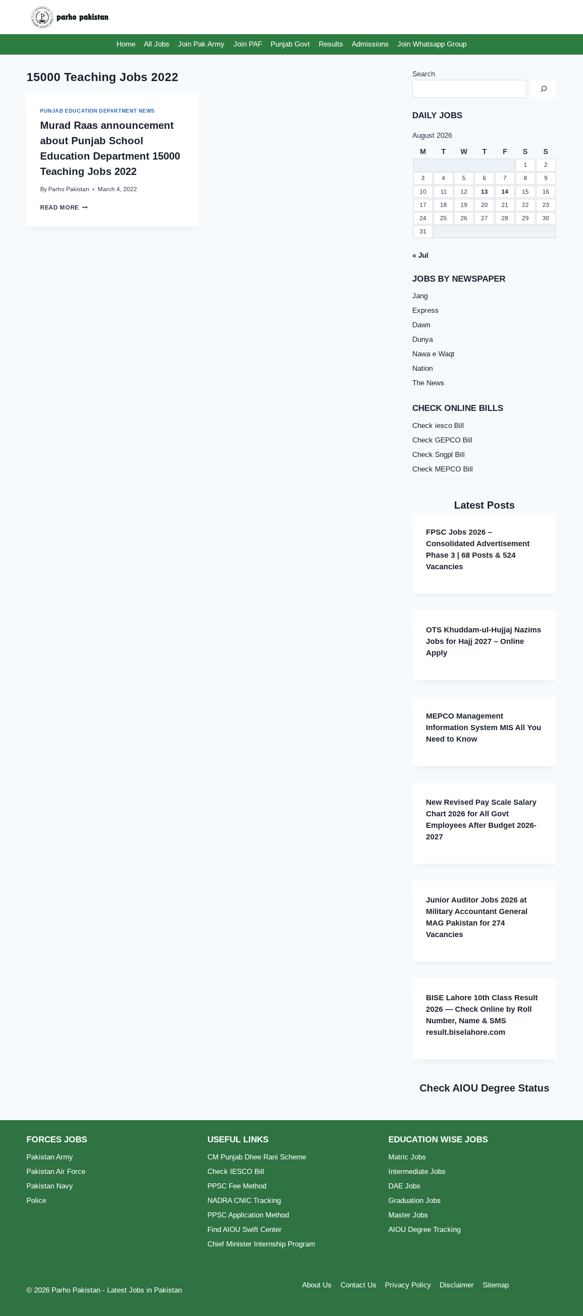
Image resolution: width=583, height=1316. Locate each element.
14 (504, 192)
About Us (317, 1285)
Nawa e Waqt (433, 354)
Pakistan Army (49, 1157)
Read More (64, 207)
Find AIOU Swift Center (244, 1230)
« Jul (420, 255)
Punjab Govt (290, 44)
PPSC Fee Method (236, 1186)
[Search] (544, 89)
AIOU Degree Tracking (424, 1230)
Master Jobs (408, 1215)
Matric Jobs (407, 1157)
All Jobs (156, 44)
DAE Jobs (404, 1186)
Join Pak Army (201, 44)
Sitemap (496, 1285)
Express (425, 310)
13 (484, 192)
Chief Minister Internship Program (261, 1244)
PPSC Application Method (248, 1215)
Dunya (422, 339)
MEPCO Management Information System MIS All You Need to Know (483, 727)
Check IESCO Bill (235, 1172)
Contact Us (358, 1285)
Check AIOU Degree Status (484, 1088)
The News (428, 383)
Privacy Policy (408, 1285)
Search (423, 74)
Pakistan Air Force (55, 1172)
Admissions (370, 44)
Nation (422, 368)
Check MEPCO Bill (442, 469)
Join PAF (247, 44)
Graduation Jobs (414, 1201)
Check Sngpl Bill (438, 455)
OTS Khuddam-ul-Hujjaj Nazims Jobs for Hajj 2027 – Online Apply (483, 641)
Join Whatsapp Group (431, 44)
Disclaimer (457, 1285)
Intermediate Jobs (417, 1172)
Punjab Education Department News (97, 111)
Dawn (421, 325)
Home (126, 44)
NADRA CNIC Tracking (244, 1201)
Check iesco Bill (438, 426)
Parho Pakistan (68, 189)
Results (331, 44)
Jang (420, 296)
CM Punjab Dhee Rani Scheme (256, 1157)
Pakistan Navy (49, 1186)
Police (36, 1201)
